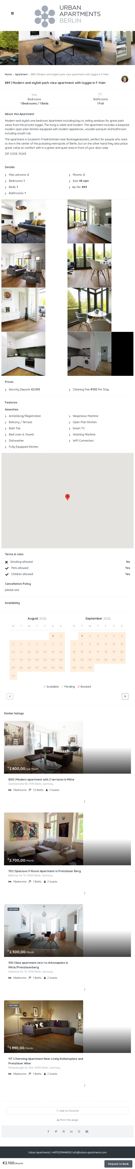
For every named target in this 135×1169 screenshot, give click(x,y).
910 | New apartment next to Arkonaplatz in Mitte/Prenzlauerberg (38, 965)
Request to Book (118, 1163)
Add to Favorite (69, 1110)
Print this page (68, 1120)
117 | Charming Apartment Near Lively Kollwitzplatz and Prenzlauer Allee (45, 1061)
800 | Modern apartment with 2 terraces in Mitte (41, 779)
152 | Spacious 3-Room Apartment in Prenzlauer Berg (44, 871)
